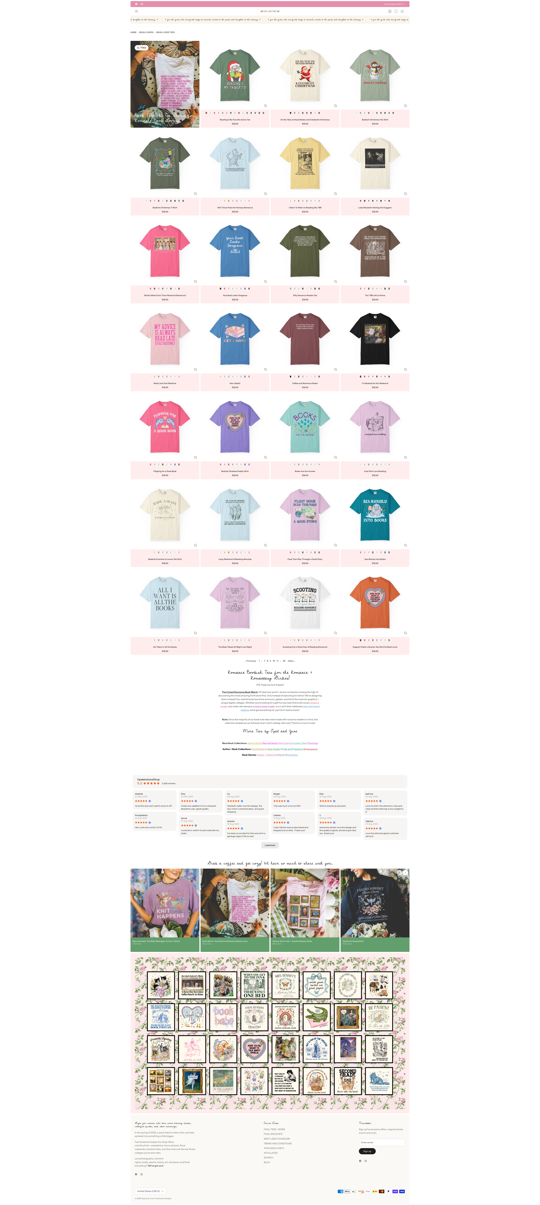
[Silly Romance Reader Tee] (305, 251)
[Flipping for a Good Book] (164, 426)
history (160, 1162)
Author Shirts (254, 743)
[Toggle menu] (138, 11)
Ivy (228, 794)
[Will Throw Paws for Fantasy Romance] (235, 163)
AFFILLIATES (270, 1152)
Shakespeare (311, 749)
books (145, 1162)
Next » (291, 660)
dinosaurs (174, 1162)
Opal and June (147, 1198)
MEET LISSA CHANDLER (277, 1138)
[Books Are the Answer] (305, 426)
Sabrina (369, 821)
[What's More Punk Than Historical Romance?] (164, 251)
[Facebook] (136, 4)
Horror (281, 754)
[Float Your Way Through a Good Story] (305, 514)
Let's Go (282, 4)
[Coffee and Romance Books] (305, 339)
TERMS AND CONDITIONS (278, 1143)
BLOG (267, 1162)
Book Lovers (146, 32)
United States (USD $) (393, 4)
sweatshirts (157, 1145)
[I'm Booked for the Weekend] (375, 339)
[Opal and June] (270, 11)
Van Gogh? (265, 4)
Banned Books (270, 743)
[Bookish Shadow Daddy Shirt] (235, 426)
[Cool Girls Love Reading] (375, 426)
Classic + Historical (266, 754)
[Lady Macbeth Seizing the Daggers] (375, 163)
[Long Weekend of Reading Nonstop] (235, 514)
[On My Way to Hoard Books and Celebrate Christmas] (305, 75)
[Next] (312, 4)
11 (277, 660)
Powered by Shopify (162, 1198)
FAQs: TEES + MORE (274, 1129)
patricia (369, 794)
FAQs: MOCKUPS (273, 1134)
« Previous (250, 660)
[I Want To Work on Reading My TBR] (305, 163)
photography (146, 1158)
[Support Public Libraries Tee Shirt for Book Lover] (375, 602)
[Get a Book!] (235, 339)
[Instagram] (142, 4)
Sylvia (184, 818)
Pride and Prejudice (292, 749)
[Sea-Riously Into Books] (375, 514)
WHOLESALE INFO (274, 1148)
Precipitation (141, 815)
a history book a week (264, 706)
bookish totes (154, 1149)
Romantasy (292, 754)
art (166, 1162)
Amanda (139, 794)
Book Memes (285, 743)
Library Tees (300, 743)
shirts (146, 1145)
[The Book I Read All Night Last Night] (235, 602)
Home (133, 32)
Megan (276, 794)
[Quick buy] (265, 105)
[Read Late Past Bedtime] (164, 339)
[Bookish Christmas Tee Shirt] (375, 75)
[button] (270, 845)
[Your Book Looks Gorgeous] (235, 251)
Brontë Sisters (258, 749)
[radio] (206, 113)
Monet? (256, 4)
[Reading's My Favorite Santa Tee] (235, 75)
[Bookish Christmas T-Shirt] (164, 163)
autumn (231, 821)
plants (152, 1162)
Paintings (313, 743)
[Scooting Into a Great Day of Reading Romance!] (305, 602)
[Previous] (228, 4)
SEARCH (268, 1157)
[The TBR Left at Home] (375, 251)
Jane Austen (273, 749)
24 (284, 660)
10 (274, 660)
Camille (277, 815)
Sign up (367, 1151)
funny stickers (171, 1145)
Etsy (183, 794)
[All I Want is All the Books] (164, 602)
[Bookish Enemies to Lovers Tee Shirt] (164, 514)
